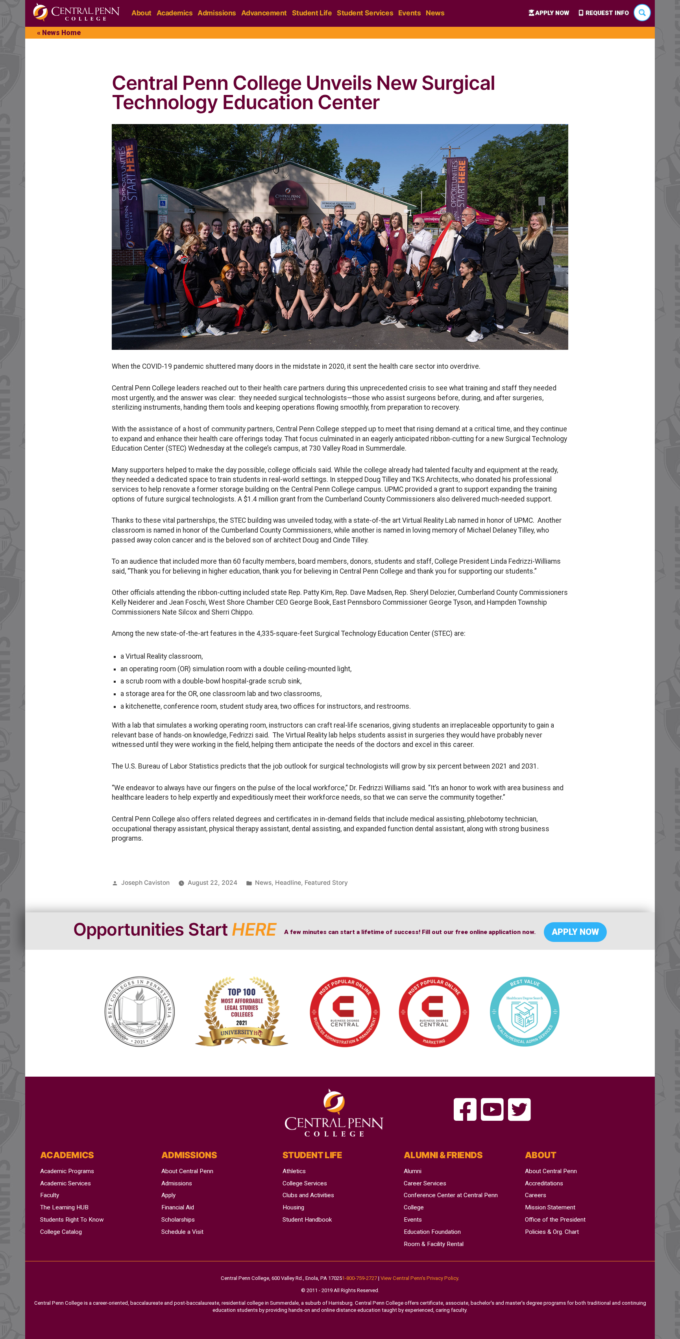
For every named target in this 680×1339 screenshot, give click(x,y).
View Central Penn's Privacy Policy (419, 1278)
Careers (535, 1195)
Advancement (264, 13)
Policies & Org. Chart (552, 1231)
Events (409, 13)
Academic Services (65, 1183)
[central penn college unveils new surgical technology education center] (465, 1110)
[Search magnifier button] (642, 12)
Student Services (365, 13)
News (435, 13)
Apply (168, 1195)
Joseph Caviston (145, 882)
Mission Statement (550, 1207)
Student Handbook (307, 1219)
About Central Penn (187, 1171)
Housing (293, 1207)
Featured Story (326, 882)
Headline (288, 882)
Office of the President (555, 1219)
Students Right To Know (72, 1219)
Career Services (425, 1183)
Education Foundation (432, 1231)
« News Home (59, 33)
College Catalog (61, 1231)
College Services (305, 1183)
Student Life (312, 13)
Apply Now (552, 13)
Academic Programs (67, 1171)
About (141, 13)
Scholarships (178, 1219)
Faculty (49, 1195)
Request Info (607, 13)
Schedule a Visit (182, 1231)
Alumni (412, 1171)
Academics (175, 13)
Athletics (294, 1171)
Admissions (217, 13)
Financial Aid (177, 1207)
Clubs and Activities (308, 1195)
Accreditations (544, 1183)
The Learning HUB (64, 1207)
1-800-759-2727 (359, 1278)
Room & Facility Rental (434, 1244)
